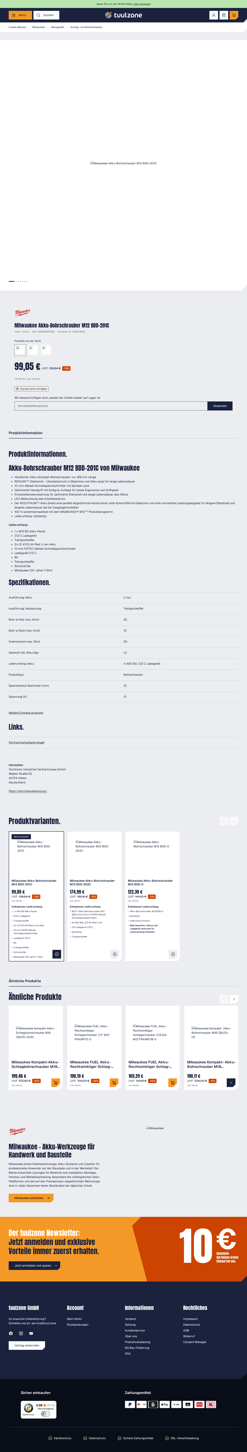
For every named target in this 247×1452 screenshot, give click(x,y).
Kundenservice (135, 1330)
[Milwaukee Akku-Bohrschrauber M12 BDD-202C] (33, 350)
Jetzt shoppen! (142, 4)
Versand (36, 378)
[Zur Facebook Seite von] (11, 1334)
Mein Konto (74, 1319)
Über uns (131, 1336)
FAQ (128, 1353)
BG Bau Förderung (137, 1348)
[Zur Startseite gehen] (123, 15)
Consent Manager (195, 1342)
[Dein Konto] (213, 15)
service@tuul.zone (43, 1323)
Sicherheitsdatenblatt (26, 742)
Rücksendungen (77, 1325)
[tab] (11, 281)
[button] (123, 163)
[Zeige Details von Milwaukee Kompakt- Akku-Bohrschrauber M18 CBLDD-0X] (231, 1082)
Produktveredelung (137, 1342)
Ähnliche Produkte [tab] (25, 981)
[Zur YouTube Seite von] (31, 1334)
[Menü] (54, 1403)
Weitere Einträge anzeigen (26, 713)
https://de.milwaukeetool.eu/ (28, 791)
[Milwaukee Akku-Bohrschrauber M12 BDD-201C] (20, 350)
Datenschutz (191, 1325)
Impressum (190, 1319)
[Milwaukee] (22, 313)
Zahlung (130, 1325)
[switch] (45, 1414)
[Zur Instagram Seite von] (21, 1334)
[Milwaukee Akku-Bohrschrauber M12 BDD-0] (46, 350)
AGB (186, 1330)
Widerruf (189, 1336)
